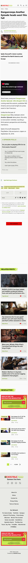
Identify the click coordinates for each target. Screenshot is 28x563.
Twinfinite (15, 513)
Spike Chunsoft (11, 188)
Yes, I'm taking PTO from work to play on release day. (15, 152)
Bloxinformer (21, 524)
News (6, 8)
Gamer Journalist (9, 520)
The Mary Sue (18, 522)
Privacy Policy (17, 406)
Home (2, 8)
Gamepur (22, 513)
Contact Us (14, 498)
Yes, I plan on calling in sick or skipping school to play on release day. (14, 157)
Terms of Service (11, 406)
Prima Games (20, 515)
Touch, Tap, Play (6, 524)
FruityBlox (14, 524)
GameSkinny (18, 520)
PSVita (5, 188)
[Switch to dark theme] (23, 5)
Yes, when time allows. (11, 162)
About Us (14, 492)
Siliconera (7, 517)
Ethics (14, 495)
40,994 (16, 464)
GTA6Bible (13, 527)
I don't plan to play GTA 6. (11, 165)
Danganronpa (5, 115)
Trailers (17, 188)
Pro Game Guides (7, 513)
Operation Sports (9, 522)
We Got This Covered (17, 517)
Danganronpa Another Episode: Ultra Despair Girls (14, 186)
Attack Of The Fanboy (9, 515)
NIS (2, 188)
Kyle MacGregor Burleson (10, 30)
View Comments (14, 223)
